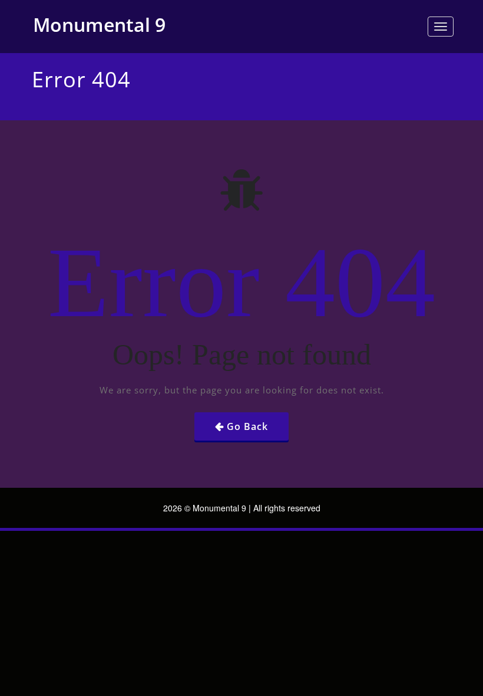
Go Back (247, 426)
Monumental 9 (99, 24)
